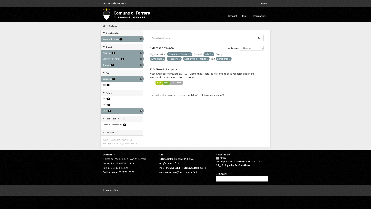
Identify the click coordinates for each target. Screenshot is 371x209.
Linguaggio (221, 173)
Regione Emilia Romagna (114, 3)
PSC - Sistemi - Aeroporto (163, 69)
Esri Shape (176, 82)
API (196, 95)
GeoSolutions (242, 165)
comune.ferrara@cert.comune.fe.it (178, 172)
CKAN (221, 158)
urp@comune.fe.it (169, 163)
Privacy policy (110, 190)
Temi (244, 16)
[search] (260, 38)
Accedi (264, 3)
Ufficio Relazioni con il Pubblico (176, 159)
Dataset (232, 16)
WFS (166, 82)
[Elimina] (190, 54)
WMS (159, 82)
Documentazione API (213, 95)
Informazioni (259, 16)
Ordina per (233, 48)
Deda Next (245, 161)
